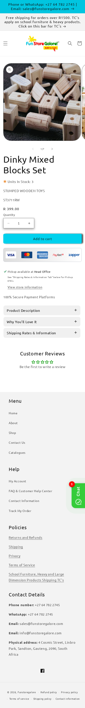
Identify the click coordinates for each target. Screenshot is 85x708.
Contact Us (17, 442)
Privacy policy (69, 692)
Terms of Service (22, 565)
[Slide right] (52, 149)
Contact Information (24, 501)
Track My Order (20, 511)
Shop (12, 433)
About (13, 423)
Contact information (68, 698)
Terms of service (19, 698)
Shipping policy (42, 698)
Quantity (9, 215)
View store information (25, 287)
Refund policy (49, 692)
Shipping (16, 546)
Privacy (14, 556)
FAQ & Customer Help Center (30, 491)
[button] (5, 43)
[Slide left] (33, 149)
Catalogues (17, 452)
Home (13, 413)
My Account (17, 481)
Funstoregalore (27, 692)
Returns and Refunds (25, 537)
